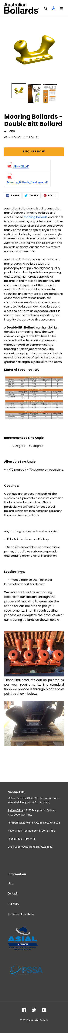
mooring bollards (36, 217)
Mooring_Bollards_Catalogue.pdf (27, 182)
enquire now (34, 151)
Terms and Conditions (21, 914)
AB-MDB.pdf (21, 166)
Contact (12, 893)
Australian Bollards (38, 1020)
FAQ (10, 883)
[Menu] (62, 8)
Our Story (13, 904)
